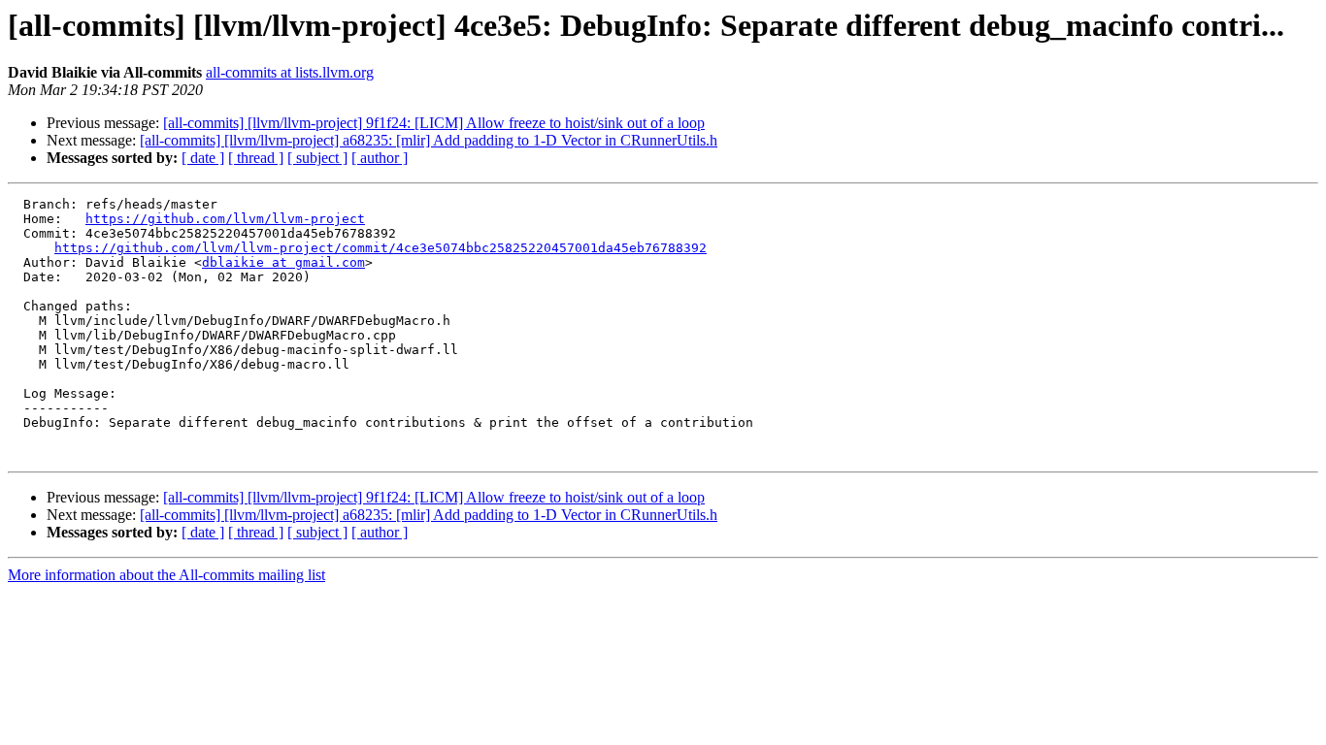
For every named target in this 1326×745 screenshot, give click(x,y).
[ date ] (203, 157)
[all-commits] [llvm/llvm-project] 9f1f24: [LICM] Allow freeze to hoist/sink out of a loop (434, 122)
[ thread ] (255, 157)
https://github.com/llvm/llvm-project (225, 218)
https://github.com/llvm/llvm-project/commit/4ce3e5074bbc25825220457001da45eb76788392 (380, 248)
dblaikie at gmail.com (283, 262)
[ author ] (379, 157)
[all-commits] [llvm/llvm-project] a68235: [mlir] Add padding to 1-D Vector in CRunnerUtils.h (428, 140)
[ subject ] (317, 157)
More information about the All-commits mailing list (166, 575)
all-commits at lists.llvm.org (290, 72)
